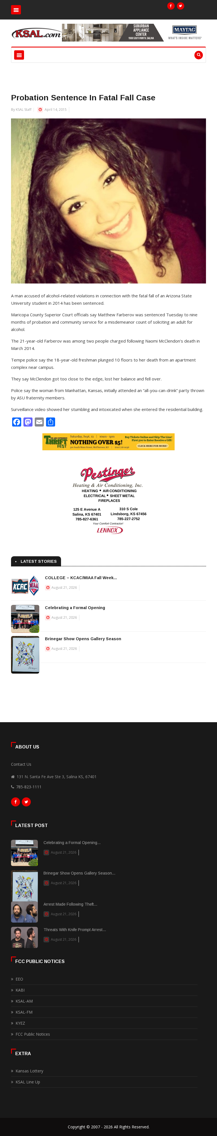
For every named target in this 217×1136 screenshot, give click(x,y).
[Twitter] (180, 6)
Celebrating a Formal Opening (75, 607)
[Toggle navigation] (16, 9)
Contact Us (21, 764)
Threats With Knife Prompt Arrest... (75, 929)
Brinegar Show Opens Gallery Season (83, 639)
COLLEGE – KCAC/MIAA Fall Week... (81, 577)
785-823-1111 (29, 786)
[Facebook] (171, 6)
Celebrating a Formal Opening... (72, 842)
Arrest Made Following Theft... (70, 904)
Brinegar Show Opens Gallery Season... (79, 873)
